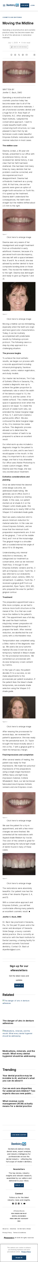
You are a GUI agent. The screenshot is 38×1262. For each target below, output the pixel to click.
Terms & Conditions (19, 1232)
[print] (34, 55)
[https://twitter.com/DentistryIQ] (21, 1204)
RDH (19, 1221)
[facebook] (11, 55)
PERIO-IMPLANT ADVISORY (19, 1218)
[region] (19, 1253)
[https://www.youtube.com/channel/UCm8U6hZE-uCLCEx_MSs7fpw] (24, 1204)
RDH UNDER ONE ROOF (19, 1213)
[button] (4, 5)
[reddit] (23, 55)
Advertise (13, 1229)
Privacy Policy (7, 1232)
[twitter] (19, 55)
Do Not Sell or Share (24, 1229)
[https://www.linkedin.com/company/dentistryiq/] (19, 1204)
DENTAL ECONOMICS (19, 1216)
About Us (6, 1229)
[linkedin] (15, 55)
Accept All (19, 1257)
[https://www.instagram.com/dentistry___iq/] (16, 1204)
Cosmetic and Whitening (12, 17)
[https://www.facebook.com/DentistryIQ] (13, 1204)
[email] (27, 55)
